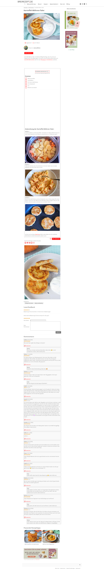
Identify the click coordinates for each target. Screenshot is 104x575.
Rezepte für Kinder (29, 303)
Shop (68, 4)
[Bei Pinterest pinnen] (27, 242)
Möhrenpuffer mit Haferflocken (32, 544)
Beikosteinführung (31, 4)
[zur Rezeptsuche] (86, 4)
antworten (28, 345)
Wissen (39, 4)
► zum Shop (71, 49)
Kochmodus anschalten (41, 71)
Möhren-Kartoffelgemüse (48, 544)
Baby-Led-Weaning (39, 303)
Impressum (78, 568)
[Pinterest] (80, 4)
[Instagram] (82, 4)
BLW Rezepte (31, 7)
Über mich (62, 4)
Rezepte (46, 4)
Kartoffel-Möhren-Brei (29, 59)
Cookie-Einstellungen (70, 568)
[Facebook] (84, 4)
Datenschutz (38, 559)
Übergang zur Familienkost (47, 59)
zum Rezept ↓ (28, 53)
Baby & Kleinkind (54, 4)
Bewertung (37, 234)
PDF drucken (56, 238)
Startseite (26, 7)
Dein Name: (26, 320)
